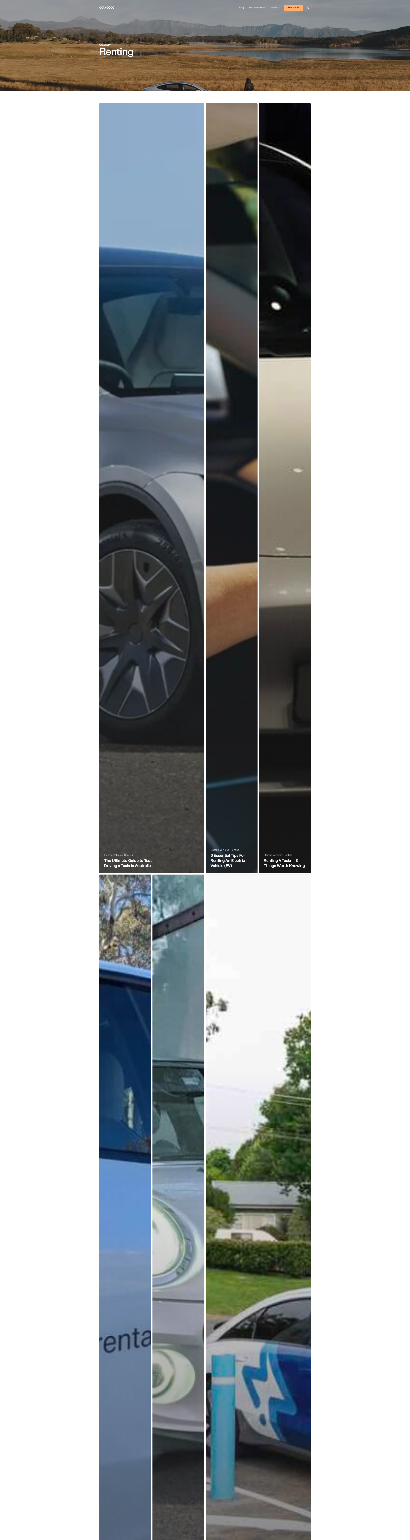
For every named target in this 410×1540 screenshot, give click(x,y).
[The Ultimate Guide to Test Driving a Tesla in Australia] (151, 488)
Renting (128, 855)
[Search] (308, 7)
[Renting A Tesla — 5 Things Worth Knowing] (285, 488)
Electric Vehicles (113, 855)
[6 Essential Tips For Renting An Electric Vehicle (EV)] (232, 488)
